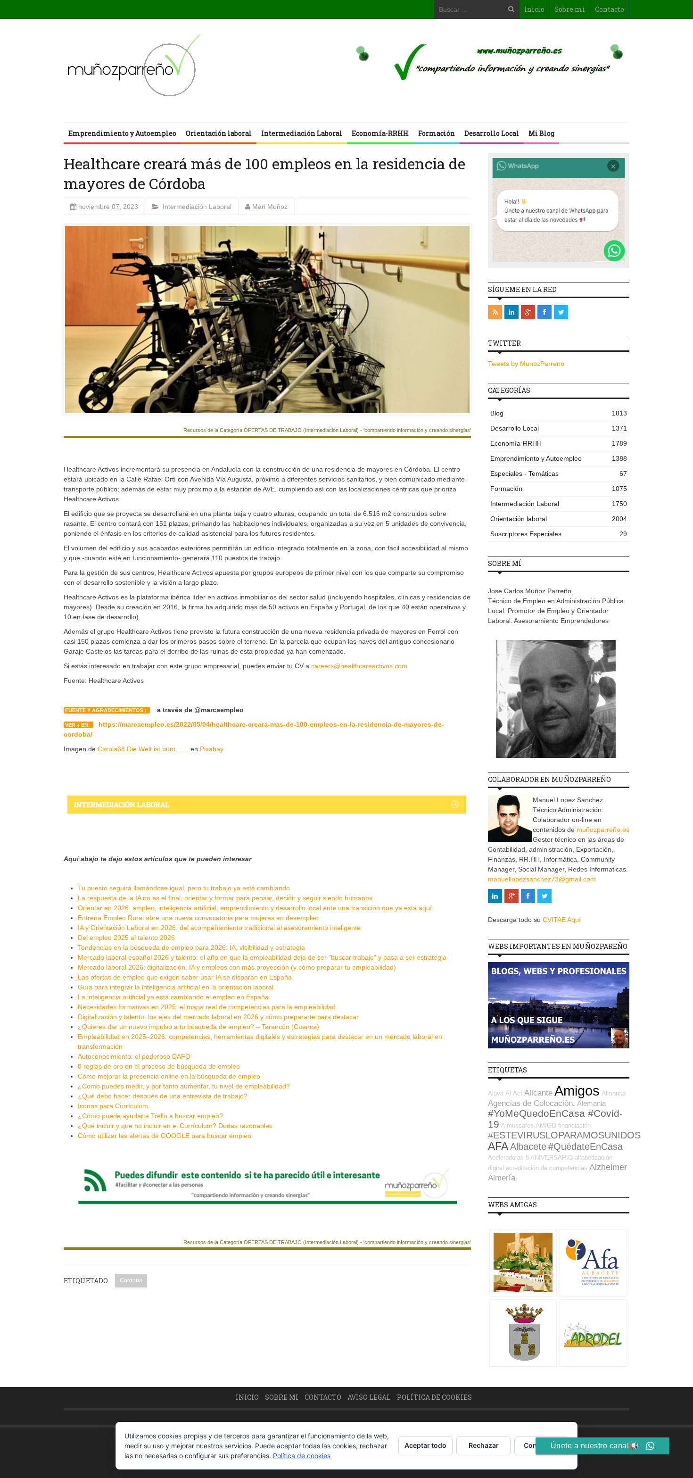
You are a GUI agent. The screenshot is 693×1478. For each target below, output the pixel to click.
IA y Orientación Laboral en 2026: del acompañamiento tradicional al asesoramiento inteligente (219, 927)
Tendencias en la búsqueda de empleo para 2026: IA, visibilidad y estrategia (191, 947)
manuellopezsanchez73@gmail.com (542, 879)
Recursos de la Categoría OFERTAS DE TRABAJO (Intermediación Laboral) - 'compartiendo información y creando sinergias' (327, 430)
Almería (501, 1177)
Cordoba (131, 1280)
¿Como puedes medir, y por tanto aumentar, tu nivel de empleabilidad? (184, 1086)
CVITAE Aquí (562, 919)
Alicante (538, 1092)
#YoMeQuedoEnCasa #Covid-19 (555, 1119)
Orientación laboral (219, 133)
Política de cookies (434, 1397)
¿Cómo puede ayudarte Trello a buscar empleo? (150, 1116)
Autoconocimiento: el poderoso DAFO (134, 1056)
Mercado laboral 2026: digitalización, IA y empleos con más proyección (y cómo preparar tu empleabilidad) (237, 967)
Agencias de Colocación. (531, 1103)
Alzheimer (608, 1167)
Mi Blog (541, 133)
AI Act (513, 1093)
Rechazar (484, 1445)
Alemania (591, 1103)
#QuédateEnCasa (585, 1146)
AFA (498, 1146)
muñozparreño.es (603, 829)
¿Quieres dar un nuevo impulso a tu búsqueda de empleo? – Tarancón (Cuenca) (198, 1026)
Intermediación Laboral (301, 133)
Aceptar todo (425, 1445)
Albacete (528, 1146)
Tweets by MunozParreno (526, 363)
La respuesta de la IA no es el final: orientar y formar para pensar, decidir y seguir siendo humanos (225, 898)
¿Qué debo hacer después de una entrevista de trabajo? (163, 1096)
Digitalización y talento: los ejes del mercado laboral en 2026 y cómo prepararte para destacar (218, 1017)
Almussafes (517, 1125)
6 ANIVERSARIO (549, 1157)
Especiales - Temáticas (558, 473)
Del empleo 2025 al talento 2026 (126, 937)
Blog (558, 413)
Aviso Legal (369, 1397)
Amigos (577, 1090)
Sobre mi (569, 9)
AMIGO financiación (563, 1125)
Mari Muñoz (270, 206)
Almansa (614, 1093)
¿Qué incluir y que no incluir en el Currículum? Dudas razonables (175, 1125)
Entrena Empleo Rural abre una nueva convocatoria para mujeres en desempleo (198, 918)
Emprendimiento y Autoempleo (122, 133)
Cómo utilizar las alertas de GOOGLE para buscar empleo (164, 1135)
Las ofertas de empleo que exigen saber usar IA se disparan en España (185, 977)
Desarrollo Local (491, 133)
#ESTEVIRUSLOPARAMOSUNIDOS (564, 1135)
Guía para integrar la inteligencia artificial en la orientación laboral (175, 987)
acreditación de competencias (546, 1167)
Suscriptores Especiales (558, 534)
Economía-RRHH (380, 133)
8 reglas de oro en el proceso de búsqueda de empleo (159, 1066)
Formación (436, 133)
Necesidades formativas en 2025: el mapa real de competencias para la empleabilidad (207, 1007)
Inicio (534, 9)
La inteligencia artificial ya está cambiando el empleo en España (173, 997)
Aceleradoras (506, 1157)
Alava (495, 1093)
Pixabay (211, 749)
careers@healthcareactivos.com (359, 666)
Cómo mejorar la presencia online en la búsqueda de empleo (169, 1076)
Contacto (609, 9)
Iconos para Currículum (113, 1106)
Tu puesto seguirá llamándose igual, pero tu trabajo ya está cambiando (184, 888)
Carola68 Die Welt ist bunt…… (143, 749)
